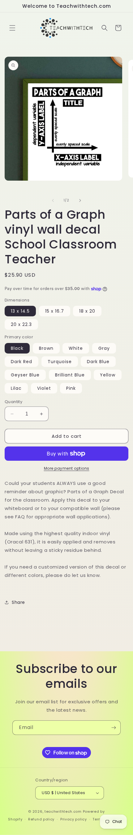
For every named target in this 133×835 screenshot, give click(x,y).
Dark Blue (98, 361)
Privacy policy (73, 819)
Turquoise (60, 361)
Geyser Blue (25, 375)
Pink (71, 388)
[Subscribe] (113, 727)
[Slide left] (53, 200)
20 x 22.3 (21, 324)
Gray (104, 348)
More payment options (66, 468)
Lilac (16, 388)
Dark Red (21, 361)
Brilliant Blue (70, 375)
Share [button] (18, 602)
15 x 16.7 (54, 311)
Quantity (13, 402)
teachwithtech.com (63, 811)
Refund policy (41, 819)
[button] (12, 28)
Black (17, 348)
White (76, 348)
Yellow (107, 375)
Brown (46, 348)
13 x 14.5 (20, 311)
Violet (44, 388)
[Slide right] (80, 200)
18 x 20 (87, 311)
